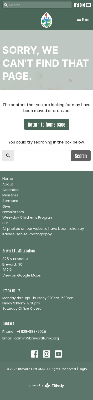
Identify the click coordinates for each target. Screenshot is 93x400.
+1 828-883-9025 (31, 331)
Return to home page (46, 124)
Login (83, 369)
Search (81, 156)
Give (6, 206)
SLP (5, 222)
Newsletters (13, 211)
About (7, 184)
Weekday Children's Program (27, 217)
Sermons (10, 200)
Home (7, 178)
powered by (44, 389)
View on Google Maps (21, 275)
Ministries (10, 195)
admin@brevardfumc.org (36, 338)
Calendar (10, 189)
